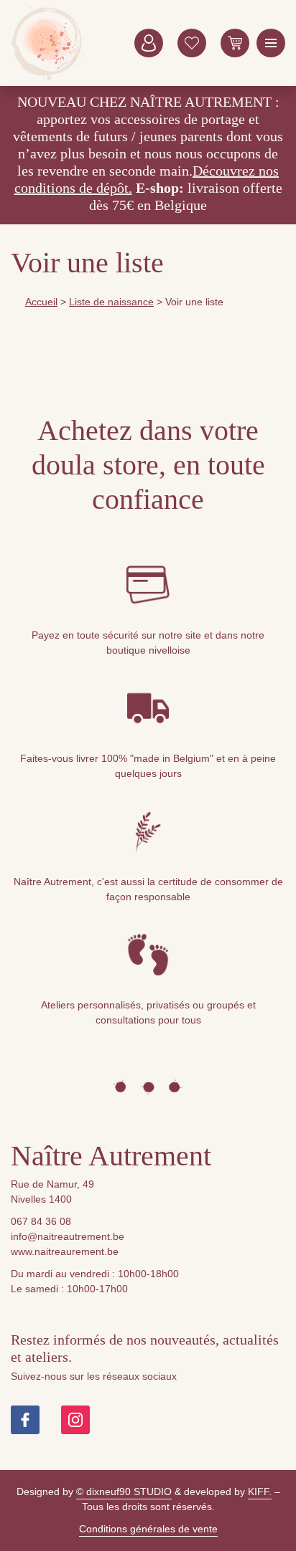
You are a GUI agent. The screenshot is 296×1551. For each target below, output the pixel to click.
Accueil (41, 301)
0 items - (235, 43)
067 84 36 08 (41, 1221)
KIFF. (260, 1491)
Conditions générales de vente (148, 1529)
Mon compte (148, 43)
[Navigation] (270, 43)
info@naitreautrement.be (67, 1236)
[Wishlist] (191, 43)
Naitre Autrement (47, 43)
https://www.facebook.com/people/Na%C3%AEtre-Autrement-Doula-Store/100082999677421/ (25, 1420)
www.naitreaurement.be (65, 1251)
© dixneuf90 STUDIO (124, 1491)
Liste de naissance (111, 301)
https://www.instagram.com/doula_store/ (75, 1420)
